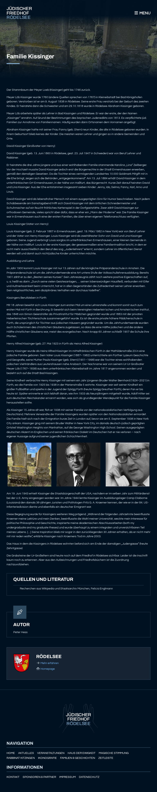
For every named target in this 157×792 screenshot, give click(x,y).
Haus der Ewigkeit (81, 753)
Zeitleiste (105, 757)
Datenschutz (89, 776)
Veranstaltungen (50, 753)
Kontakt (13, 776)
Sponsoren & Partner (39, 776)
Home (11, 753)
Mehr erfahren (49, 663)
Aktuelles (26, 753)
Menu (144, 13)
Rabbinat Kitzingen (21, 757)
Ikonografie (47, 757)
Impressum (67, 776)
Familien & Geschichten (77, 757)
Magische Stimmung (114, 753)
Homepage (47, 668)
